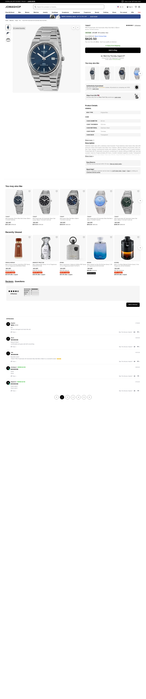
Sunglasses (65, 12)
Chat (128, 171)
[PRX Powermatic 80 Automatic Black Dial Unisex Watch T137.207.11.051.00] (56, 191)
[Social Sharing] (73, 27)
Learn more (95, 89)
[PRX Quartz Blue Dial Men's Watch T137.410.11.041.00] (84, 191)
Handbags (55, 12)
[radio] (32, 289)
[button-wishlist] (136, 7)
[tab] (133, 305)
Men (19, 12)
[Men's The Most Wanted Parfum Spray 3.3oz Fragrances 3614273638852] (138, 237)
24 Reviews (138, 25)
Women (27, 12)
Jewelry (45, 12)
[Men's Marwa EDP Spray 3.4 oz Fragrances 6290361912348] (56, 237)
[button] (14, 332)
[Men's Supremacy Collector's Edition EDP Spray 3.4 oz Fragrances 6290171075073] (84, 237)
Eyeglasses (76, 12)
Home (6, 20)
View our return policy (116, 164)
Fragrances (87, 12)
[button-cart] (139, 7)
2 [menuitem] (67, 397)
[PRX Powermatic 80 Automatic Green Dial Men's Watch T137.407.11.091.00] (138, 191)
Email (123, 171)
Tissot (16, 20)
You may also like (92, 63)
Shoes (114, 12)
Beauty (97, 12)
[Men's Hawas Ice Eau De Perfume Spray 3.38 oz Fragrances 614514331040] (111, 237)
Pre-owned (123, 12)
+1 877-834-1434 (116, 171)
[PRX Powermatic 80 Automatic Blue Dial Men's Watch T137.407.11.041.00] (77, 27)
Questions (20, 281)
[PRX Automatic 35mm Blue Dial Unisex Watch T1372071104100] (29, 191)
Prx (20, 20)
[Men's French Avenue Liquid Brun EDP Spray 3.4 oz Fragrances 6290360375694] (29, 237)
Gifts (132, 12)
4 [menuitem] (78, 397)
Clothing (105, 12)
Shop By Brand (9, 12)
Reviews (9, 281)
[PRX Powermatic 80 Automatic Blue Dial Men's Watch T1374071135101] (111, 191)
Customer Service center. (93, 172)
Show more (88, 156)
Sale (139, 12)
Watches (36, 12)
